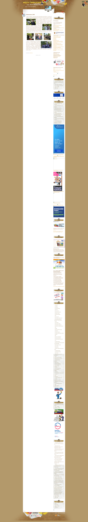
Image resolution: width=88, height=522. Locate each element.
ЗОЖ (55, 327)
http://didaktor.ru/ (57, 442)
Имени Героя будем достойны (58, 329)
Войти (55, 503)
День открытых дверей (57, 323)
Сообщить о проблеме (59, 151)
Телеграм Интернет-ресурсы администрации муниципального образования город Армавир (58, 122)
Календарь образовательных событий (59, 333)
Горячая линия (55, 53)
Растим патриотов (57, 369)
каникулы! (56, 334)
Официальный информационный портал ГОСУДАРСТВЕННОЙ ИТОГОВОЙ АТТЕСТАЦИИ (58, 492)
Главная (56, 513)
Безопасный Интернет (57, 308)
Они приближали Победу (58, 351)
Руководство (54, 39)
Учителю (56, 378)
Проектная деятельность (58, 364)
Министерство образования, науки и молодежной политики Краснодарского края (58, 82)
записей (56, 504)
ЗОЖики (56, 328)
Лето (55, 340)
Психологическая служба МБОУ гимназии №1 (58, 286)
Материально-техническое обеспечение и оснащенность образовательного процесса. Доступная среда (58, 42)
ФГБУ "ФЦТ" (56, 497)
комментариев (57, 505)
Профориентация (55, 57)
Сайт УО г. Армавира (57, 407)
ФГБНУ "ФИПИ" (57, 86)
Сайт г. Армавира (57, 406)
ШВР (55, 384)
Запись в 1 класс (55, 74)
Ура (55, 375)
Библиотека (56, 309)
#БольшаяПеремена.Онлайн (56, 191)
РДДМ (56, 370)
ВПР (55, 315)
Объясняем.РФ (56, 347)
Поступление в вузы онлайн (58, 357)
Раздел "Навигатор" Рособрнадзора (59, 85)
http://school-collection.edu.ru (58, 452)
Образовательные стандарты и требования (58, 49)
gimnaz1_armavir (57, 29)
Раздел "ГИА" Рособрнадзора (58, 84)
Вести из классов (57, 310)
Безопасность (56, 307)
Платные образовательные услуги (57, 43)
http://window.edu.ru (57, 455)
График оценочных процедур (56, 54)
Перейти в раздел (59, 291)
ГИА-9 (54, 69)
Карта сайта (54, 50)
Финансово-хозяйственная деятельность (58, 44)
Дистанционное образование (58, 324)
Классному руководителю (58, 336)
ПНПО (56, 356)
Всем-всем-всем (57, 316)
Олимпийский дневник (57, 350)
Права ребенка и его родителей (58, 358)
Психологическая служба (58, 368)
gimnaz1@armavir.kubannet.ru (58, 25)
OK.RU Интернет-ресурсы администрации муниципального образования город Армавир (58, 109)
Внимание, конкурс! (57, 313)
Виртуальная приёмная (56, 26)
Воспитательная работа (57, 314)
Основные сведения (55, 35)
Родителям (56, 371)
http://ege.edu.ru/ (57, 445)
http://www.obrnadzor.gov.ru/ (58, 460)
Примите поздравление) (57, 363)
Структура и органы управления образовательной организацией (57, 37)
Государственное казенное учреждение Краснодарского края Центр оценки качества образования (59, 469)
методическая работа (57, 341)
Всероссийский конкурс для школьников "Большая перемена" (58, 170)
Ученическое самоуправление (58, 377)
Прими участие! (57, 362)
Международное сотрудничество (57, 47)
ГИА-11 (54, 68)
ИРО (55, 474)
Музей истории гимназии (58, 344)
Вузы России (56, 467)
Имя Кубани (56, 330)
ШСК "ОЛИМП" (57, 385)
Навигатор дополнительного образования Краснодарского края (58, 30)
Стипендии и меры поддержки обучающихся (58, 46)
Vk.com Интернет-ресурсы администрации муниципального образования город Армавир (58, 114)
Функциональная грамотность (56, 56)
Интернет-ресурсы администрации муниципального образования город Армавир (58, 472)
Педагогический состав (56, 40)
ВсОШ (56, 321)
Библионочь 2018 (30, 14)
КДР (55, 335)
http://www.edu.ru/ (57, 458)
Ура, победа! (56, 376)
